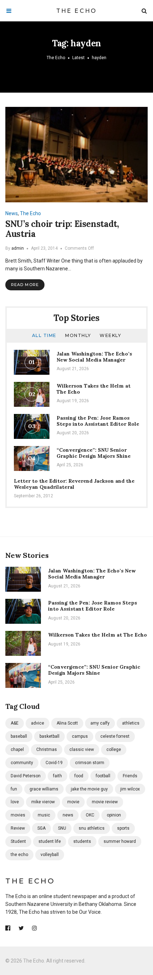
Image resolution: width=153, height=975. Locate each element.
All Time (44, 335)
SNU (62, 828)
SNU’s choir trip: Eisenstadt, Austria (62, 229)
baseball (19, 736)
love (15, 801)
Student (18, 841)
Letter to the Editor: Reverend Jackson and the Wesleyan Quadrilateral (74, 484)
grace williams (44, 789)
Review (18, 828)
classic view (81, 749)
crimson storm (89, 762)
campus (80, 736)
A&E (15, 723)
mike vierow (43, 801)
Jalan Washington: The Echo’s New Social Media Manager (94, 357)
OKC (90, 815)
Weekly (110, 335)
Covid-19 (54, 762)
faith (57, 775)
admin (17, 248)
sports (123, 828)
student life (49, 841)
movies (18, 815)
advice (37, 723)
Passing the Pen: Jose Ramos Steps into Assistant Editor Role (98, 421)
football (103, 775)
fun (14, 789)
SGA (41, 828)
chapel (17, 749)
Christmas (46, 749)
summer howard (120, 841)
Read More (25, 284)
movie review (105, 801)
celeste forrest (115, 736)
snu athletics (92, 828)
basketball (49, 736)
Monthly (78, 335)
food (78, 775)
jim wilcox (130, 789)
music (44, 815)
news (68, 815)
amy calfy (100, 723)
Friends (130, 775)
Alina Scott (67, 723)
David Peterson (26, 775)
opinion (114, 815)
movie (73, 801)
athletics (130, 723)
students (82, 841)
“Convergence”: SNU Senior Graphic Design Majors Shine (94, 453)
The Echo (76, 10)
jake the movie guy (89, 789)
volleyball (50, 854)
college (113, 749)
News (11, 213)
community (22, 762)
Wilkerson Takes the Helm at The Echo (94, 389)
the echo (19, 854)
